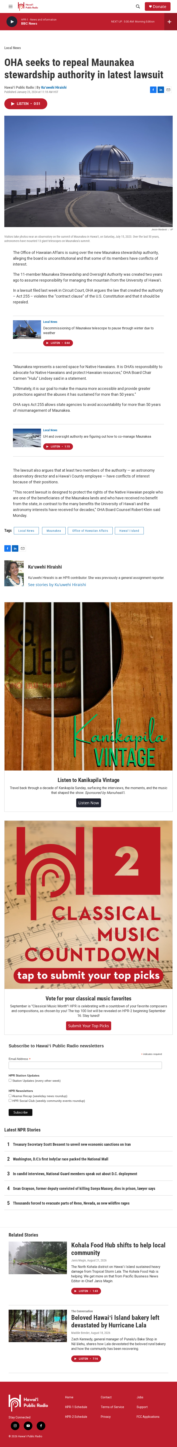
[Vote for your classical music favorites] (88, 905)
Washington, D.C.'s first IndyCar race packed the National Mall (60, 1159)
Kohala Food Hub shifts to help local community (118, 1248)
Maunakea (54, 530)
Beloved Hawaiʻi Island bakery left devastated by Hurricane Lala (115, 1321)
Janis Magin (78, 1260)
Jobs (140, 1397)
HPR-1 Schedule (76, 1407)
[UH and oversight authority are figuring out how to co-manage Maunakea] (27, 438)
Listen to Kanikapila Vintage (88, 780)
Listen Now (88, 802)
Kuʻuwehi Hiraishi (53, 87)
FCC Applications (148, 1416)
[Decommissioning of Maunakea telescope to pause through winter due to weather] (27, 329)
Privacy (106, 1416)
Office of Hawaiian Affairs (90, 530)
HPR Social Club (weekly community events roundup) (48, 1100)
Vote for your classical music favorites (88, 998)
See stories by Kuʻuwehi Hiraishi (57, 584)
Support (142, 1407)
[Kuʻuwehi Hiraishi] (14, 573)
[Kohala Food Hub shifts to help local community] (38, 1258)
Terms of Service (112, 1407)
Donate (159, 6)
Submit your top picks (88, 1025)
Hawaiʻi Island (129, 530)
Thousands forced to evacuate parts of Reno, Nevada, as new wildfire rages (71, 1203)
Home (69, 1397)
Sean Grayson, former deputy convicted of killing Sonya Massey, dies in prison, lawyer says (84, 1188)
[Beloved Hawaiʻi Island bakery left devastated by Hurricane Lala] (38, 1326)
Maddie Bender (80, 1333)
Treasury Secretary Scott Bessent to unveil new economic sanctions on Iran (72, 1144)
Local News (12, 48)
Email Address (20, 1059)
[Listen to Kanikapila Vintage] (88, 686)
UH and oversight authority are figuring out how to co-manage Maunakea (97, 436)
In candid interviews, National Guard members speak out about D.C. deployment (75, 1173)
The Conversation (82, 1311)
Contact (106, 1397)
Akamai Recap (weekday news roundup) (39, 1096)
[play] (11, 21)
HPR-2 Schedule (76, 1416)
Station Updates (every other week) (36, 1080)
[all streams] (170, 21)
